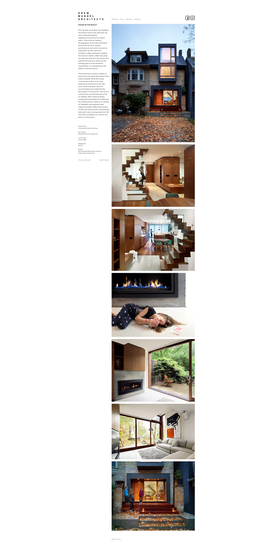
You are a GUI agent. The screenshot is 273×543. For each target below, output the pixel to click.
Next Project (104, 160)
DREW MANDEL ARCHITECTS (91, 16)
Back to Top (116, 539)
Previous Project (84, 160)
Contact (137, 19)
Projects (115, 19)
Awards (129, 19)
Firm (122, 19)
